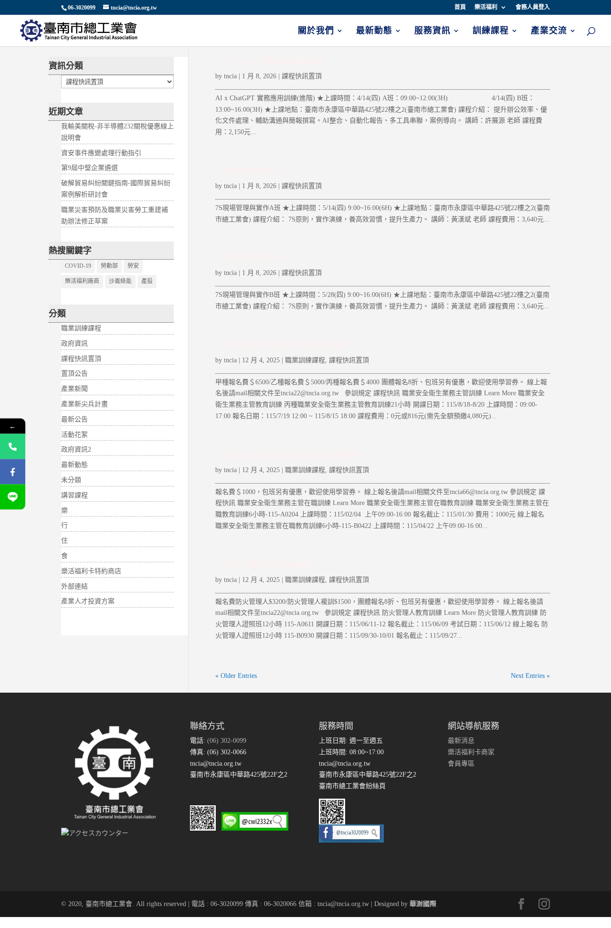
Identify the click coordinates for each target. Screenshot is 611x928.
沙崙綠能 (120, 281)
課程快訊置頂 (302, 76)
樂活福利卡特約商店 (91, 571)
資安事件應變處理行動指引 (101, 153)
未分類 (71, 480)
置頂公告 (74, 373)
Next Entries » (530, 675)
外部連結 (74, 586)
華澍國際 (423, 903)
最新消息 (461, 740)
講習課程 (74, 495)
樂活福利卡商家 (471, 752)
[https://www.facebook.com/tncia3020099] (12, 472)
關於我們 (316, 31)
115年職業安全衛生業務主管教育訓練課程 (281, 345)
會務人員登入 (533, 7)
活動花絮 (74, 434)
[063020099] (12, 446)
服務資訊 (432, 31)
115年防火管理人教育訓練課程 (264, 565)
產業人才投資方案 (88, 601)
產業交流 (549, 31)
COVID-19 (78, 266)
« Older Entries (236, 675)
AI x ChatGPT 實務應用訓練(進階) (270, 61)
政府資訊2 (76, 449)
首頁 (460, 7)
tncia (230, 76)
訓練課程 (491, 31)
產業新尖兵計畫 (84, 404)
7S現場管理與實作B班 (250, 258)
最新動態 (374, 31)
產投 (147, 281)
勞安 (133, 266)
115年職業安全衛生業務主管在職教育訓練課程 (289, 455)
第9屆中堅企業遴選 (89, 167)
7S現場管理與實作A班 (250, 171)
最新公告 (74, 419)
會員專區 (461, 763)
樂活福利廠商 (82, 281)
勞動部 (109, 266)
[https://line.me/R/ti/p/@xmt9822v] (12, 497)
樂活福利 (485, 7)
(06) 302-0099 (225, 740)
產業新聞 (74, 388)
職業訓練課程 (305, 360)
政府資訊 (74, 343)
